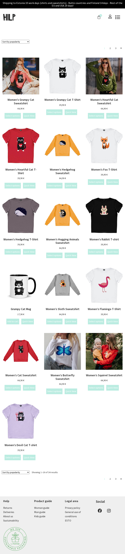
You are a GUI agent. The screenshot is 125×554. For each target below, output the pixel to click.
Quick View (29, 115)
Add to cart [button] (12, 321)
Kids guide (39, 516)
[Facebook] (100, 510)
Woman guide (41, 507)
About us (8, 516)
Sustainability (11, 520)
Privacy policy (72, 507)
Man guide (39, 512)
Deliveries (8, 512)
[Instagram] (109, 510)
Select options (13, 115)
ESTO (68, 520)
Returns (7, 507)
